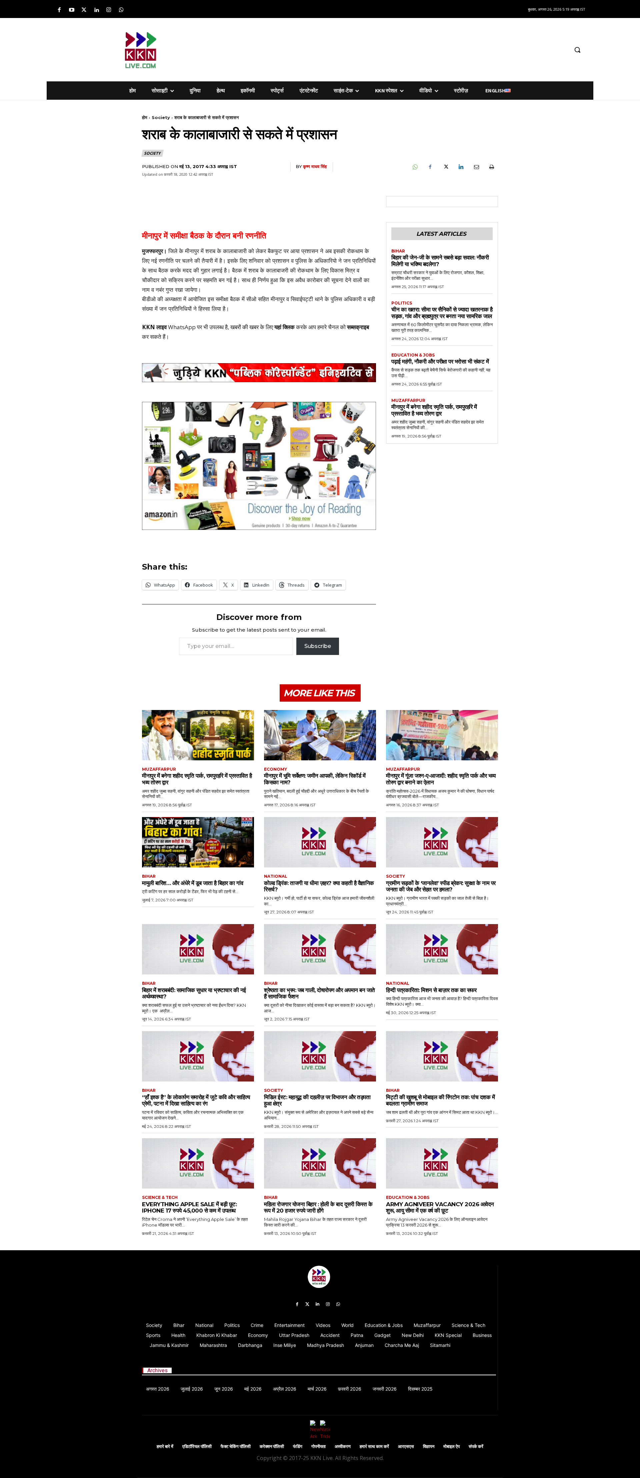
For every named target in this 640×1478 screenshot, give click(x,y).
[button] (577, 50)
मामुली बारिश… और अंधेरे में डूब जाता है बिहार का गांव (192, 883)
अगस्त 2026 (157, 1389)
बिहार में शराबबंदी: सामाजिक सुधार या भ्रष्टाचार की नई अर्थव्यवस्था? (194, 993)
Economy (275, 769)
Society (161, 117)
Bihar (398, 251)
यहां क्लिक (284, 327)
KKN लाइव (154, 327)
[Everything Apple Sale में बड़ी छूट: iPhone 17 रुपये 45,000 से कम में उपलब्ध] (198, 1163)
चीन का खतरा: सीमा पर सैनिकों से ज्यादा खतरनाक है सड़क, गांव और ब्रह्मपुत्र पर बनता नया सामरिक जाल (442, 312)
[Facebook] (59, 10)
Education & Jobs (413, 355)
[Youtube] (71, 10)
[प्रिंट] (491, 167)
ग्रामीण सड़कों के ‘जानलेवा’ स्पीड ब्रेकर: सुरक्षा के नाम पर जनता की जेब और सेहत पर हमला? (441, 886)
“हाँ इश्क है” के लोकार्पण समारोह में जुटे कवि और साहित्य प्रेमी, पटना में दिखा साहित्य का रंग (196, 1100)
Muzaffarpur (408, 400)
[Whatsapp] (121, 10)
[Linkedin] (96, 10)
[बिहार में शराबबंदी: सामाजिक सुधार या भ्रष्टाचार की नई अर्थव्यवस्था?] (198, 949)
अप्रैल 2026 (284, 1389)
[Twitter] (83, 10)
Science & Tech (160, 1197)
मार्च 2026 (317, 1389)
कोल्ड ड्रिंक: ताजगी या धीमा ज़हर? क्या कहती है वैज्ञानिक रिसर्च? (319, 886)
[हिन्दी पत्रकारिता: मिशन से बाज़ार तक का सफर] (442, 949)
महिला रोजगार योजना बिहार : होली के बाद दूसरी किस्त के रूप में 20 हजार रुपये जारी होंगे (318, 1207)
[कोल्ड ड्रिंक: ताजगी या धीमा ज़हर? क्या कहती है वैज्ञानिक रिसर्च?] (320, 842)
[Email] (476, 167)
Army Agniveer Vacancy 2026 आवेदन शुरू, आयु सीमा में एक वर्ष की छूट (440, 1207)
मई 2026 (253, 1389)
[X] (445, 167)
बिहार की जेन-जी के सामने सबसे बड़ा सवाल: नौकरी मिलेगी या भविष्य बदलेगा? (440, 260)
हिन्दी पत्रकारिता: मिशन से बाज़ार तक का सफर (431, 990)
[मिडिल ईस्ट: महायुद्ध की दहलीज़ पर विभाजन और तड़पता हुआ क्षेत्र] (320, 1056)
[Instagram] (108, 10)
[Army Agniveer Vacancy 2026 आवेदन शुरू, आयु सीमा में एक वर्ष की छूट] (442, 1163)
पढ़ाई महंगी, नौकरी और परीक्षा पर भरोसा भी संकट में (440, 361)
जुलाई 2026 (192, 1389)
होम (144, 117)
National (275, 876)
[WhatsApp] (414, 167)
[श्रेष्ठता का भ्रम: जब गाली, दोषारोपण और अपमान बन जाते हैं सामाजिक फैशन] (320, 949)
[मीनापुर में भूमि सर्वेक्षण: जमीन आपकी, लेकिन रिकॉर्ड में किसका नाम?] (320, 735)
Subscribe (317, 646)
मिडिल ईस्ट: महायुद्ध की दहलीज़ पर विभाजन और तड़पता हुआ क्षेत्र (317, 1100)
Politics (401, 303)
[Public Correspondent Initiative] (259, 372)
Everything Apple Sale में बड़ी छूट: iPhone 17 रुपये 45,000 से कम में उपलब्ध (189, 1207)
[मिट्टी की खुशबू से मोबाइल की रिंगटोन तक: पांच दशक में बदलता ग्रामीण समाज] (442, 1056)
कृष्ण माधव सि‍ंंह (315, 166)
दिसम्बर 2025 (420, 1389)
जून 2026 (223, 1389)
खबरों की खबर (244, 327)
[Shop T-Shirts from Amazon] (259, 466)
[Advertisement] (355, 49)
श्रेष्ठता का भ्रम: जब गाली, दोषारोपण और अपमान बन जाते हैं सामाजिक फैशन (319, 993)
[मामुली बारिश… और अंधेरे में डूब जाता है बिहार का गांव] (198, 842)
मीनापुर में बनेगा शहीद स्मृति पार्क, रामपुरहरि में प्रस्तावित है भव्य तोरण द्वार (434, 410)
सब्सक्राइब (358, 327)
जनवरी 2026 (385, 1389)
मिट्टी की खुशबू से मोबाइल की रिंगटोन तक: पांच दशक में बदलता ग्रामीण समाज (440, 1100)
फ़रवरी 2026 (349, 1389)
